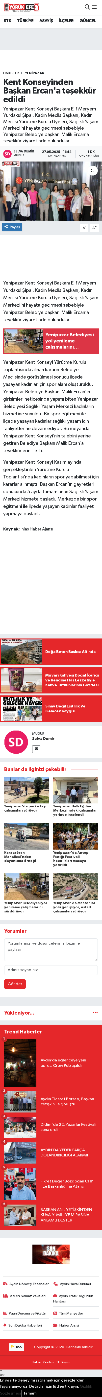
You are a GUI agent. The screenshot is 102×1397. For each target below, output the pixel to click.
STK (7, 21)
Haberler (11, 73)
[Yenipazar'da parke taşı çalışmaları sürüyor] (26, 790)
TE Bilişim (63, 1362)
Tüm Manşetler (71, 1313)
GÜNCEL (87, 21)
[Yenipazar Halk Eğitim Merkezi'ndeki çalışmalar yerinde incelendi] (75, 790)
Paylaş (15, 227)
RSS (18, 1347)
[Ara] (87, 7)
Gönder (15, 984)
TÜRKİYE (25, 21)
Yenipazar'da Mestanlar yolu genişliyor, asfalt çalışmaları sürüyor (74, 907)
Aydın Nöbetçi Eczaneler (29, 1284)
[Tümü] (95, 1013)
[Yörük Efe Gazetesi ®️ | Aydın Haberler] (21, 7)
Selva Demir (43, 739)
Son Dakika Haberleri (25, 1325)
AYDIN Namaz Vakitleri (28, 1296)
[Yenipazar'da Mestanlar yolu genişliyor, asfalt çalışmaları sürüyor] (75, 887)
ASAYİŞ (46, 21)
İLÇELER (66, 21)
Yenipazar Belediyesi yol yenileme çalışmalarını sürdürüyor (25, 907)
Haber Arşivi (69, 1325)
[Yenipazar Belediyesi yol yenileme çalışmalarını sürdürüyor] (26, 887)
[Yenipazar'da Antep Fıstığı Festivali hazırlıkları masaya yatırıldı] (75, 836)
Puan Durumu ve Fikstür (27, 1313)
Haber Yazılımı (43, 1362)
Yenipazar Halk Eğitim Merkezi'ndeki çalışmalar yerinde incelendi (75, 810)
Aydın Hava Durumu (75, 1284)
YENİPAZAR (34, 73)
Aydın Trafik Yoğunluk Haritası (73, 1298)
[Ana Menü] (94, 7)
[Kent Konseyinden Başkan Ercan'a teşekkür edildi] (51, 191)
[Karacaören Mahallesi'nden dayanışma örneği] (26, 836)
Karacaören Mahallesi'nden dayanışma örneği (20, 857)
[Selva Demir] (16, 742)
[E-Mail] (36, 749)
